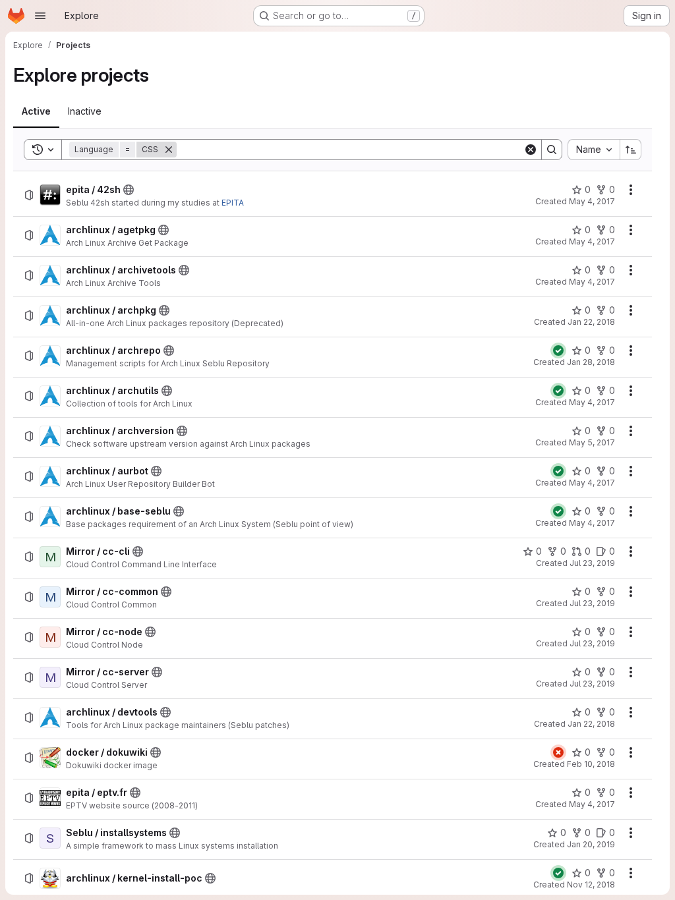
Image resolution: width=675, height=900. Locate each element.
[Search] (551, 149)
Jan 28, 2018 (591, 362)
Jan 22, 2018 (591, 322)
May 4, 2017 (592, 201)
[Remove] (169, 149)
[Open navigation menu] (40, 15)
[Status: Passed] (558, 350)
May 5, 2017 (592, 442)
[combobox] (594, 149)
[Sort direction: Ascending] (630, 149)
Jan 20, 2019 (591, 844)
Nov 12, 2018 (591, 884)
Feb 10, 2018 (591, 764)
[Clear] (531, 149)
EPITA (232, 203)
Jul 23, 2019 (592, 563)
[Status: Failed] (558, 752)
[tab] (36, 111)
